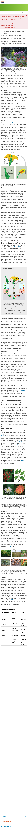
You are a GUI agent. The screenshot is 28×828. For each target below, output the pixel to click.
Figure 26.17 (10, 546)
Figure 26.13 (15, 40)
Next (24, 816)
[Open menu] (1, 12)
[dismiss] (26, 16)
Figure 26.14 (12, 122)
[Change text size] (26, 12)
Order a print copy (7, 821)
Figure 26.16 (19, 441)
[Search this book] (22, 12)
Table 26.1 (11, 599)
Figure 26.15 (17, 246)
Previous (4, 816)
